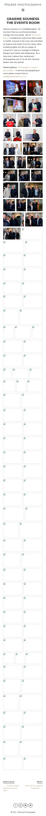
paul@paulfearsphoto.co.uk (14, 76)
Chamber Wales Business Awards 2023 (11, 788)
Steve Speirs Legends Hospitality (34, 787)
